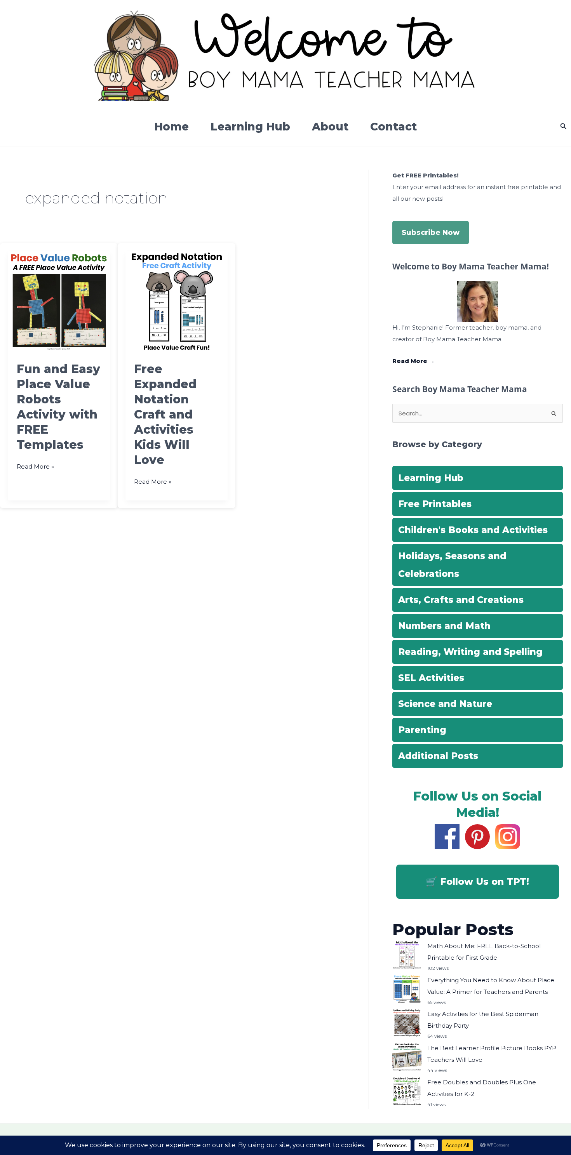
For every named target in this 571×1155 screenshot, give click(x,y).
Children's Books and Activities (473, 530)
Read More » (35, 467)
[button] (563, 127)
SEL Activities (431, 677)
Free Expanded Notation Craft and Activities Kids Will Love (165, 414)
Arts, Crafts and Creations (461, 599)
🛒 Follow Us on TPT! (477, 881)
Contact (393, 126)
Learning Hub (250, 126)
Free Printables (435, 503)
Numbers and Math (444, 625)
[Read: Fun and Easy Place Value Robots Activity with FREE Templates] (59, 301)
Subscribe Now (431, 232)
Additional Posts (438, 755)
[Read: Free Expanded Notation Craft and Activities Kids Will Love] (176, 301)
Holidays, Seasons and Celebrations (452, 565)
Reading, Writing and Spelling (470, 651)
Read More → (413, 361)
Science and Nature (445, 703)
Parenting (422, 729)
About (330, 126)
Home (171, 126)
